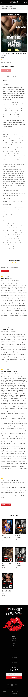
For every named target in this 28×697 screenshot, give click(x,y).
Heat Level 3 (4, 55)
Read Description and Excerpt (8, 66)
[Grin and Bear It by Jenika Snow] (7, 554)
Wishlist (24, 76)
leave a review (10, 59)
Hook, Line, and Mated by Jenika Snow (9, 8)
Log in (8, 688)
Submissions (14, 640)
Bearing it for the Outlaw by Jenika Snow (6, 591)
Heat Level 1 (14, 657)
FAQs (14, 642)
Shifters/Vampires (8, 6)
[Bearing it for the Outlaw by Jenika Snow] (7, 581)
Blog (14, 643)
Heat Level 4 (14, 662)
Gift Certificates (13, 688)
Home (2, 6)
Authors (14, 638)
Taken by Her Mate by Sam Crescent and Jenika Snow (7, 537)
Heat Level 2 (14, 659)
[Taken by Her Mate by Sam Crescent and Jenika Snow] (7, 526)
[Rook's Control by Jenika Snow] (20, 526)
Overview (5, 80)
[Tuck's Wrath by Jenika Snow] (20, 554)
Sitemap (14, 645)
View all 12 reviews (6, 504)
